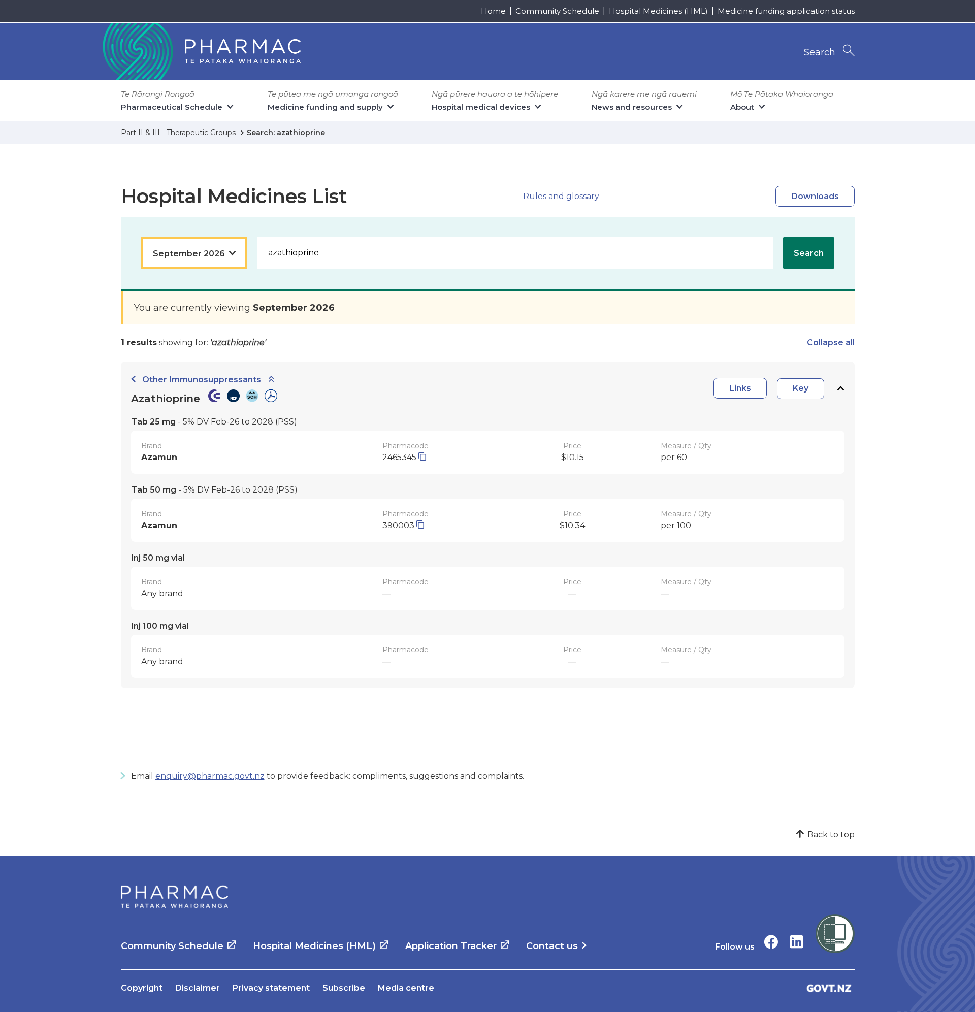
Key (800, 388)
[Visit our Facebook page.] (771, 942)
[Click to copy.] (422, 457)
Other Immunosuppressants (201, 379)
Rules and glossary (561, 196)
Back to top (831, 834)
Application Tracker (451, 946)
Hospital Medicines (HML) (658, 11)
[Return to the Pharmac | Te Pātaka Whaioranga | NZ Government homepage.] (201, 51)
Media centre (406, 988)
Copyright (141, 988)
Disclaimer (197, 988)
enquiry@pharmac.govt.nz (210, 776)
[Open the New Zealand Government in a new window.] (829, 988)
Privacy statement (271, 988)
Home (493, 11)
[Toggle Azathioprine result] (840, 389)
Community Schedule (557, 11)
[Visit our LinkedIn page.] (796, 942)
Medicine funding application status (786, 11)
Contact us (552, 946)
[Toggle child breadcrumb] (271, 379)
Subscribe (343, 988)
